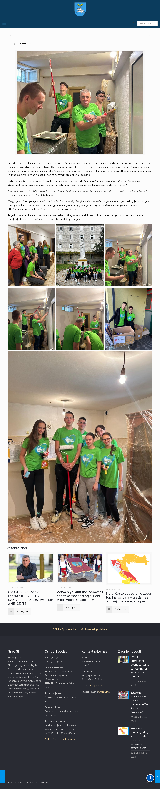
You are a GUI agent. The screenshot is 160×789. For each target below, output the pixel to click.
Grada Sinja (104, 692)
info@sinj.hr (96, 685)
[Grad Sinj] (80, 9)
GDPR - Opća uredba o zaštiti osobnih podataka (80, 629)
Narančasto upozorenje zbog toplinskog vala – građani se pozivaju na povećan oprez (128, 597)
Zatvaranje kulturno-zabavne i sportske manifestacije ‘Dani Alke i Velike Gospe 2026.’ (80, 596)
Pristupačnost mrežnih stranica (60, 739)
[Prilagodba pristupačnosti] (150, 778)
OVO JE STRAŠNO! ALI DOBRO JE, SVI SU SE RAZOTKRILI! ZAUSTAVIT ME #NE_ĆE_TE (30, 598)
